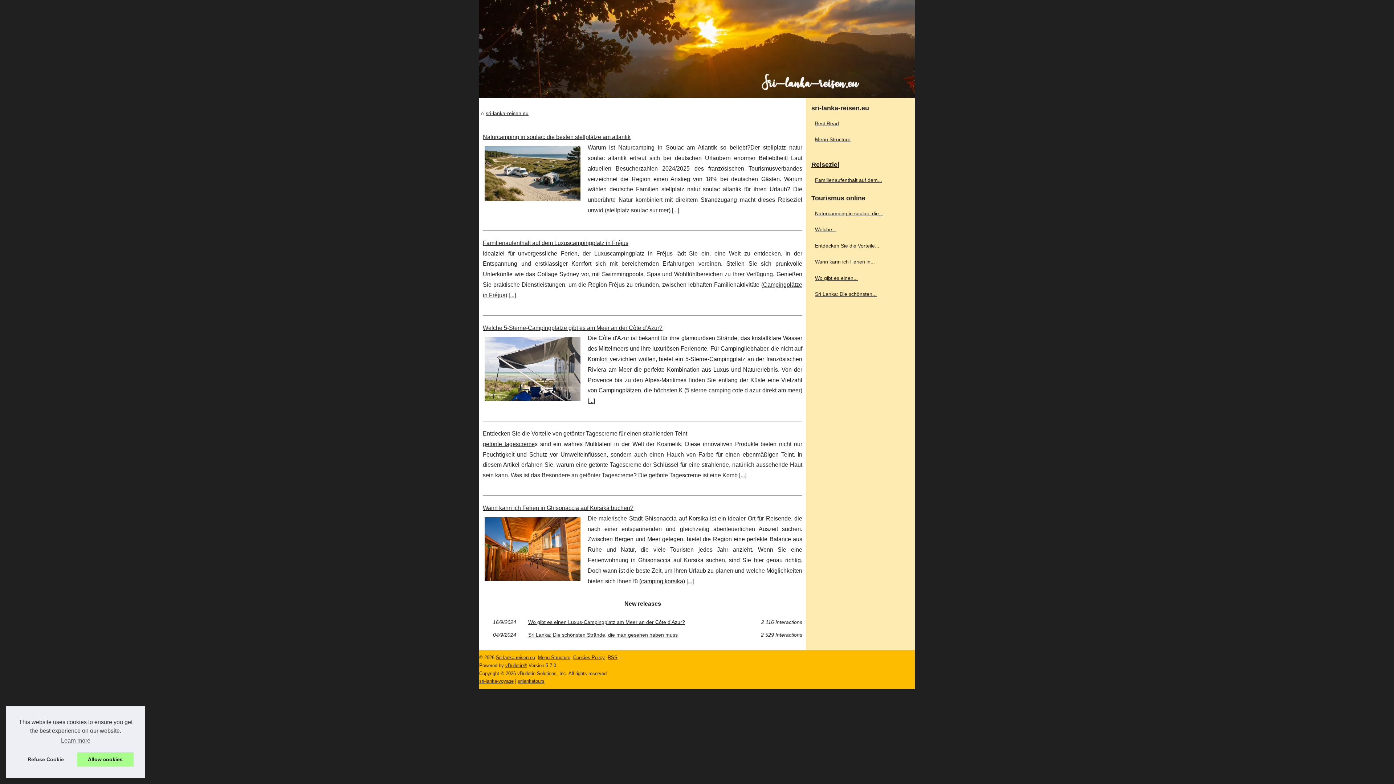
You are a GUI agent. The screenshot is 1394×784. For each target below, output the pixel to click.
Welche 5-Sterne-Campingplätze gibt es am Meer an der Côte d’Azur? (573, 328)
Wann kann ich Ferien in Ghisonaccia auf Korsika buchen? (558, 508)
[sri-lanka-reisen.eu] (697, 49)
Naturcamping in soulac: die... (849, 213)
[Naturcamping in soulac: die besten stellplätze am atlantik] (532, 172)
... (675, 210)
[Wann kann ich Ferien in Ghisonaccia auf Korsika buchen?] (532, 548)
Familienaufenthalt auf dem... (848, 180)
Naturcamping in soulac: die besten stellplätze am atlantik (557, 137)
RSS (612, 657)
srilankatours (531, 681)
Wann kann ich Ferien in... (845, 262)
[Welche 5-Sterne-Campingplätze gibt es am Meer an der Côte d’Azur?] (532, 368)
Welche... (825, 229)
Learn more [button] (75, 741)
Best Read (827, 123)
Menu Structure (833, 139)
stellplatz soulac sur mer (638, 210)
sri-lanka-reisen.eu (507, 113)
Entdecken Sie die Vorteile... (847, 246)
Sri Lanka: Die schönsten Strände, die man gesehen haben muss (603, 634)
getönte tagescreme (509, 444)
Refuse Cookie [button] (46, 759)
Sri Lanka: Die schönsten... (846, 294)
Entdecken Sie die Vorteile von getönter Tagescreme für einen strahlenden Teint (585, 433)
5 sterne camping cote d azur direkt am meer (743, 390)
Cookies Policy (589, 657)
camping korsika (662, 581)
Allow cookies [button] (105, 759)
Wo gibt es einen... (836, 278)
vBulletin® (516, 665)
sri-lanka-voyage (496, 681)
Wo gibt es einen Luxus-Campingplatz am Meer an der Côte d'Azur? (606, 622)
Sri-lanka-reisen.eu (515, 657)
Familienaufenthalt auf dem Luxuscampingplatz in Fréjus (555, 243)
